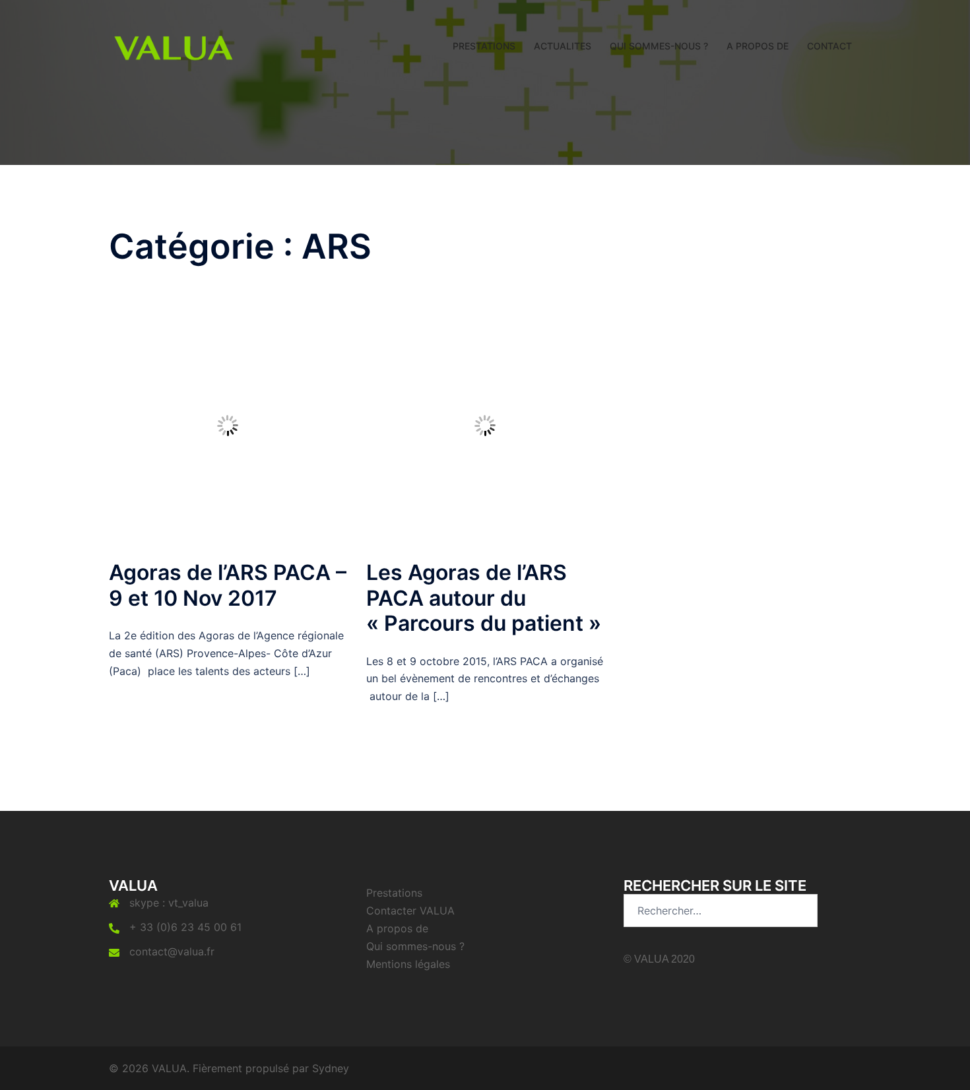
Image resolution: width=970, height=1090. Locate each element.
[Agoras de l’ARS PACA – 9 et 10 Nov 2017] (227, 425)
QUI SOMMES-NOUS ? (659, 45)
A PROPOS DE (758, 45)
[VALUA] (173, 44)
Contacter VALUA (410, 910)
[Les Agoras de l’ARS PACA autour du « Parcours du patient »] (485, 425)
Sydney (330, 1068)
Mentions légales (408, 964)
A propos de (397, 928)
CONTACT (829, 45)
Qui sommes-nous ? (415, 946)
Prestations (394, 892)
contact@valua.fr (171, 951)
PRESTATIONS (484, 45)
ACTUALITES (562, 45)
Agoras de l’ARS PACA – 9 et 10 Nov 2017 (227, 585)
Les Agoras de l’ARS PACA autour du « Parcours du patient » (483, 598)
